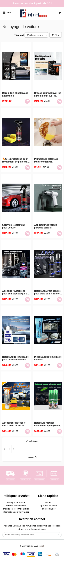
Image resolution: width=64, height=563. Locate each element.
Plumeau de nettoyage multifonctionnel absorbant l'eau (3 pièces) (46, 160)
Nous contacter (48, 508)
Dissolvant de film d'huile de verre (48, 358)
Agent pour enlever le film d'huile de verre (13, 424)
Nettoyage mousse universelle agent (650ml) (47, 424)
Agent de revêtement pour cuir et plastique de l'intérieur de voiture (15, 292)
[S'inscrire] (58, 534)
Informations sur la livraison (16, 512)
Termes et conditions (16, 505)
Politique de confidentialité (16, 508)
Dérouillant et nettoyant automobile (15, 94)
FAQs (48, 502)
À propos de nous (48, 505)
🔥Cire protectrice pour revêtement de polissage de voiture (15, 160)
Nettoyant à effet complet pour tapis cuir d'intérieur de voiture (48, 292)
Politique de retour (16, 502)
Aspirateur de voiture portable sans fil (45, 226)
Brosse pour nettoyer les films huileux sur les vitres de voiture (47, 94)
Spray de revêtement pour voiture (13, 226)
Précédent (33, 441)
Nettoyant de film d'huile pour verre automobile (15, 358)
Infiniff (41, 546)
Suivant (30, 457)
